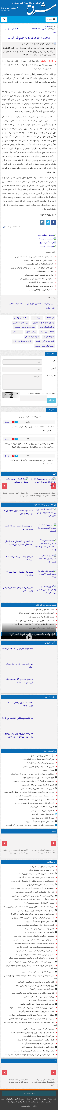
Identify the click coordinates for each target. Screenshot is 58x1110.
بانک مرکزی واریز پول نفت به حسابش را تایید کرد (36, 982)
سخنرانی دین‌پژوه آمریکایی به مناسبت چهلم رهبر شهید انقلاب (31, 958)
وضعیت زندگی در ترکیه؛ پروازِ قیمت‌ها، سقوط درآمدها (34, 899)
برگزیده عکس (50, 696)
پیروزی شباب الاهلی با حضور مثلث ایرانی (39, 1028)
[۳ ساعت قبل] (42, 841)
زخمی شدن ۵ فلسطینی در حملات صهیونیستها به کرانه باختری (31, 1018)
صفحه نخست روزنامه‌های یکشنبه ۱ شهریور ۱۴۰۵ (20, 704)
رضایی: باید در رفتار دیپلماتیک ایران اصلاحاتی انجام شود (34, 950)
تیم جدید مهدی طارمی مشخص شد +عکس (19, 665)
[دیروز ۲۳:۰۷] (45, 515)
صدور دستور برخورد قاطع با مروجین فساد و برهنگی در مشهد (32, 1007)
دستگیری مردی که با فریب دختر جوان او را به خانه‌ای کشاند (32, 774)
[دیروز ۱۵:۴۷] (45, 668)
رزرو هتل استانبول (20, 322)
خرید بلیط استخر (32, 336)
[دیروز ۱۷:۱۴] (45, 653)
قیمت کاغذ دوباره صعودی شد (43, 609)
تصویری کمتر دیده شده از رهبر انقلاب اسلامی (37, 788)
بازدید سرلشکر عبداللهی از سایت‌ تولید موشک (37, 777)
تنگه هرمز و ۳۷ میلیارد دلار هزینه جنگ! (39, 932)
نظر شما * (51, 375)
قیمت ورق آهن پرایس (45, 341)
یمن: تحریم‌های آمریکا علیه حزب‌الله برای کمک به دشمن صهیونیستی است (30, 977)
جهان (49, 19)
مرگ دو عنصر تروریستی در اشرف (42, 755)
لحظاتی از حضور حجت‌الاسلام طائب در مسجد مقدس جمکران (32, 1015)
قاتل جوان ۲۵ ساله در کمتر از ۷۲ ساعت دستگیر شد (43, 851)
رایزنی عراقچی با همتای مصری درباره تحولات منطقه (35, 1040)
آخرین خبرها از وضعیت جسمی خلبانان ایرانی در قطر (18, 589)
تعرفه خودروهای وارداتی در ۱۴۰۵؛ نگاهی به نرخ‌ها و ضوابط (42, 494)
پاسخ (7, 422)
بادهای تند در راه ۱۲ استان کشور (42, 810)
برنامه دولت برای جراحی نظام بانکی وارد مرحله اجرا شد (34, 1051)
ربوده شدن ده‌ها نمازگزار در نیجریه (41, 1000)
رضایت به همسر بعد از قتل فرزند (41, 282)
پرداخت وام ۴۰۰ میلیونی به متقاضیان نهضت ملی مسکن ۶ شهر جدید (19, 543)
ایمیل (53, 368)
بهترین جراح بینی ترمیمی (25, 327)
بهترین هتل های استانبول (43, 322)
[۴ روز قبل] (15, 484)
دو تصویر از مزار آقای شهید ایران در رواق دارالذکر (36, 910)
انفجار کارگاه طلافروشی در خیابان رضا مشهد (38, 785)
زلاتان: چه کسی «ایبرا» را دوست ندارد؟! (39, 928)
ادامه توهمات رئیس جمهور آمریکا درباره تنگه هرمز (36, 877)
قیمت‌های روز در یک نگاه (46, 605)
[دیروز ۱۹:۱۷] (45, 530)
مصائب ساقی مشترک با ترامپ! (43, 814)
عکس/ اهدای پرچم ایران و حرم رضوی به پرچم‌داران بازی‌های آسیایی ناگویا (18, 735)
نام (54, 360)
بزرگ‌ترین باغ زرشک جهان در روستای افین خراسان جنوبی (33, 895)
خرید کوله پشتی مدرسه (44, 346)
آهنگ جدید (16, 331)
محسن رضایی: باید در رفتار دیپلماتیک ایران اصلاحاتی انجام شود (31, 961)
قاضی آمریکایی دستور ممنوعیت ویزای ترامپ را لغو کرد (34, 803)
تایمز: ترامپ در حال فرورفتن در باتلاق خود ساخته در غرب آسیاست (30, 1054)
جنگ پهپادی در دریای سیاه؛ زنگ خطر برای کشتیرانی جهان (33, 917)
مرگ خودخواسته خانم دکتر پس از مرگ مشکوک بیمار (34, 256)
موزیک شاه (37, 317)
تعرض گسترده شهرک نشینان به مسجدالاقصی (37, 1047)
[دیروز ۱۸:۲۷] (45, 546)
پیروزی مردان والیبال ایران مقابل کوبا (40, 762)
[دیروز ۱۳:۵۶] (45, 577)
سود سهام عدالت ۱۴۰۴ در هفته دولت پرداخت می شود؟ (33, 781)
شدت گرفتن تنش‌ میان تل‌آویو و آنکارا (40, 989)
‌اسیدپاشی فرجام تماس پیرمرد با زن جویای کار (36, 278)
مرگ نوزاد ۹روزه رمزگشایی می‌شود (41, 289)
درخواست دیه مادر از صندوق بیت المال (39, 286)
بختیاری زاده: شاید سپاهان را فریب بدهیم (38, 766)
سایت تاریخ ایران (20, 317)
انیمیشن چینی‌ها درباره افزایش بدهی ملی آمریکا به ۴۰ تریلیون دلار (29, 825)
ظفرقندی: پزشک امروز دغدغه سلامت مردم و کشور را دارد (33, 993)
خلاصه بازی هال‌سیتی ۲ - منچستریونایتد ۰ (17, 650)
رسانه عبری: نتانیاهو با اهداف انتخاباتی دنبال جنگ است (34, 936)
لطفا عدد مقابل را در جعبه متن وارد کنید (41, 393)
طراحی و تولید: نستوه (29, 1106)
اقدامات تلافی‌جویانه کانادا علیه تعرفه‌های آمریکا (36, 1011)
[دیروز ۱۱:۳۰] (45, 684)
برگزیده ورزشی (50, 642)
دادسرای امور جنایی (34, 303)
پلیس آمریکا (48, 303)
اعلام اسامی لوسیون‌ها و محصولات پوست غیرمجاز (18, 1081)
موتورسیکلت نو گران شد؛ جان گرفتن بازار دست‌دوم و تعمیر (32, 888)
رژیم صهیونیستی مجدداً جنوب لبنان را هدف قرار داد (35, 947)
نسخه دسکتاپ (29, 1093)
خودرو (53, 474)
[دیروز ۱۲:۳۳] (45, 592)
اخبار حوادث (50, 308)
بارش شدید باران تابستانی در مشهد (41, 806)
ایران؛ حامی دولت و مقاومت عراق (41, 870)
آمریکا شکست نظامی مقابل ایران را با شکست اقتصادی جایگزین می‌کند (28, 906)
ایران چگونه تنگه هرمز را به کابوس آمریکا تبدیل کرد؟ (35, 985)
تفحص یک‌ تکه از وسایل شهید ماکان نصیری (38, 971)
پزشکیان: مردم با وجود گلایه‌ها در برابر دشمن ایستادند (34, 954)
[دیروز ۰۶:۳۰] (15, 1070)
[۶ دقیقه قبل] (45, 707)
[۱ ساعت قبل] (45, 723)
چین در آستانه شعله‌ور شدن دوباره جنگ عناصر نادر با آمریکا (32, 914)
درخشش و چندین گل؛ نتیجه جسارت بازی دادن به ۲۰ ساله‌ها (19, 681)
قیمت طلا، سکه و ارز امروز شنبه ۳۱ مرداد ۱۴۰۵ (19, 573)
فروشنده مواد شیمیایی (22, 341)
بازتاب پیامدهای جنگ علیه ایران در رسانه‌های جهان (35, 925)
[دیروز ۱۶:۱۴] (42, 484)
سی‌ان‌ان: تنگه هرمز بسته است (42, 818)
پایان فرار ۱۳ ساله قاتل (45, 271)
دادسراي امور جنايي (16, 303)
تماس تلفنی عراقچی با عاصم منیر (42, 866)
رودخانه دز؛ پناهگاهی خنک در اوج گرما (17, 718)
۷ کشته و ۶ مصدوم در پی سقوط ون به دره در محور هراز (18, 512)
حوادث (53, 831)
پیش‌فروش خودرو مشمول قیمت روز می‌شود (15, 494)
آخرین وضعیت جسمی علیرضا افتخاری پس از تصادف (18, 527)
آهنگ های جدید (47, 331)
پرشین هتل (31, 331)
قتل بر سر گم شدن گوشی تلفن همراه (39, 275)
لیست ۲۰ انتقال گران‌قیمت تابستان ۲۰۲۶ (39, 903)
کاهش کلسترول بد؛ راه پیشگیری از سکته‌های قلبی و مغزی (32, 881)
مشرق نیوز (35, 7)
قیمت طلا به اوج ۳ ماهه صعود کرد (41, 617)
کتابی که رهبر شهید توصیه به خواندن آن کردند (37, 1043)
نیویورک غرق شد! (48, 770)
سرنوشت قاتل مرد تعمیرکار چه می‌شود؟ (38, 260)
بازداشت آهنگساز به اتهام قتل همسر (39, 264)
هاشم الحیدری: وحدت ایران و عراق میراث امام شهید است (32, 1032)
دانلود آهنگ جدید (47, 327)
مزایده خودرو (49, 336)
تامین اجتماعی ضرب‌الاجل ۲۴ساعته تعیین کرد (19, 558)
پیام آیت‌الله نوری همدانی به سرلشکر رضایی (38, 759)
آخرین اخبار (51, 862)
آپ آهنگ (50, 317)
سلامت (53, 1060)
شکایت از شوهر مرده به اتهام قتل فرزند (29, 38)
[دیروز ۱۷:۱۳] (45, 561)
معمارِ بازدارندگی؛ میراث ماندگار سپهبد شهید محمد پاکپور (33, 939)
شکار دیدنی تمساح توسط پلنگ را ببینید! (39, 821)
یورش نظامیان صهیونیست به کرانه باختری (39, 996)
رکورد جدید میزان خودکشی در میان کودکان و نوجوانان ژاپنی (32, 267)
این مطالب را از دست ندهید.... (44, 504)
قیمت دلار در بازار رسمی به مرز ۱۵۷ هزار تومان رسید (35, 620)
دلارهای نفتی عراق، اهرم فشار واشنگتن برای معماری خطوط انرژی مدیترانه (31, 967)
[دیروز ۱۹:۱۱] (45, 738)
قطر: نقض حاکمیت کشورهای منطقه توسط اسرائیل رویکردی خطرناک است (30, 1024)
